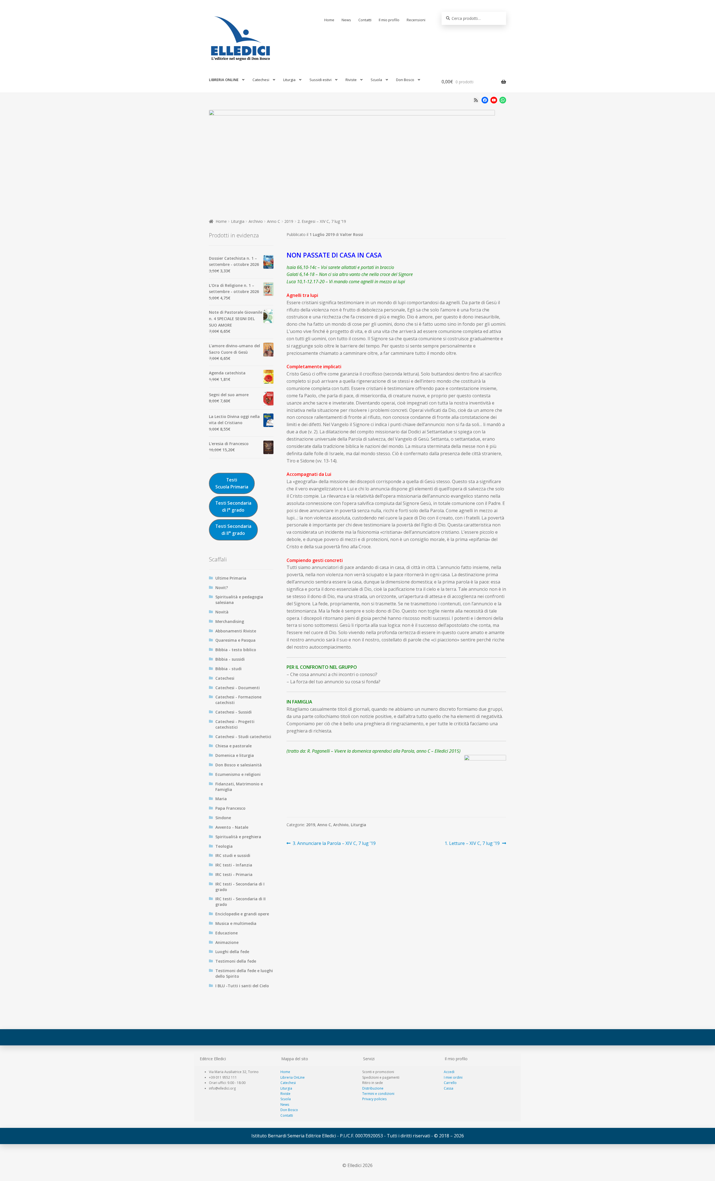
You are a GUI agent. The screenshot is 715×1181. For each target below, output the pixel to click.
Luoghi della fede (232, 951)
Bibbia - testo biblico (235, 649)
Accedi (449, 1071)
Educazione (226, 933)
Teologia (224, 846)
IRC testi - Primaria (233, 874)
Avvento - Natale (231, 827)
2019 (288, 221)
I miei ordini (453, 1077)
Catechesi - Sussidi (233, 712)
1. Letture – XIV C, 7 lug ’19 (472, 843)
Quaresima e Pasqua (235, 640)
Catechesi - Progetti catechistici (234, 724)
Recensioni (416, 19)
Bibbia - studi (228, 668)
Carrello (450, 1082)
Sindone (223, 817)
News (346, 19)
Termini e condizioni (378, 1093)
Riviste (351, 79)
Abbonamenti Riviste (235, 631)
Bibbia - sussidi (230, 659)
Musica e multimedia (235, 923)
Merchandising (229, 621)
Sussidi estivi (320, 79)
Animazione (227, 942)
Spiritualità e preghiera (238, 836)
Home (329, 19)
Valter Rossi (351, 234)
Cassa (448, 1088)
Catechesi (260, 79)
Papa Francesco (230, 808)
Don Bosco (405, 79)
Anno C (273, 221)
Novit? (221, 587)
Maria (221, 798)
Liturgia (289, 79)
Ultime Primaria (230, 578)
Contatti (364, 19)
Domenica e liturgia (234, 755)
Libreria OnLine (292, 1077)
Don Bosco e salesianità (238, 764)
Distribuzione (372, 1088)
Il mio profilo (389, 19)
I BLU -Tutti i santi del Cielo (242, 985)
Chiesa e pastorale (233, 745)
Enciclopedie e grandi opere (242, 914)
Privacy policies (374, 1099)
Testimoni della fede (235, 961)
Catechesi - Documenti (237, 687)
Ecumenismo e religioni (238, 774)
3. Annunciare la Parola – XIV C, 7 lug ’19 (334, 843)
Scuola (376, 79)
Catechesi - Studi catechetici (243, 736)
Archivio (256, 221)
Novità (221, 612)
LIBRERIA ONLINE (224, 79)
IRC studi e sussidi (232, 855)
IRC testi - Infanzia (233, 865)
